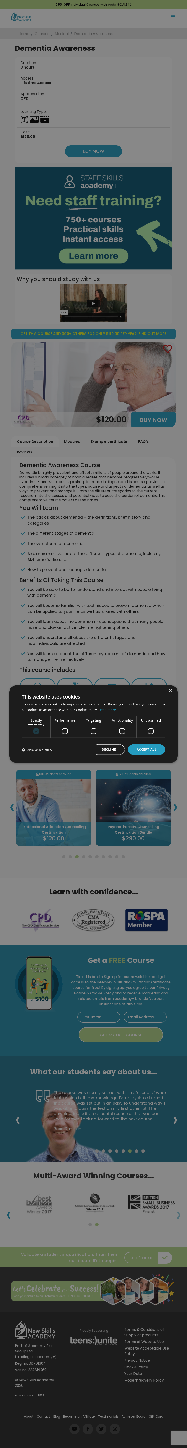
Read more (107, 709)
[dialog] (93, 724)
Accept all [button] (146, 749)
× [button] (170, 690)
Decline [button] (109, 749)
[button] (37, 749)
